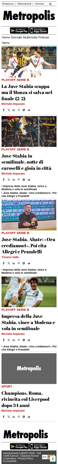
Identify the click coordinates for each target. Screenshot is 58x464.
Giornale (39, 4)
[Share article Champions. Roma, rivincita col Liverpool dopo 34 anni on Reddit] (29, 416)
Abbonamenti (24, 4)
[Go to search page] (50, 4)
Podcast (43, 37)
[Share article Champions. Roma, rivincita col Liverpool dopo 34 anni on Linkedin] (14, 416)
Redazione (8, 4)
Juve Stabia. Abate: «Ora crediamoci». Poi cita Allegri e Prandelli (29, 194)
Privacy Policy (25, 458)
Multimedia (30, 37)
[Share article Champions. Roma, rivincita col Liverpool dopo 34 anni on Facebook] (4, 416)
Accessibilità (9, 461)
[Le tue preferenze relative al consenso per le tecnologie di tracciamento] (53, 459)
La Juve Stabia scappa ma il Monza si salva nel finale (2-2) (26, 92)
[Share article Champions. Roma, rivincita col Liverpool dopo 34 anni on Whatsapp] (24, 416)
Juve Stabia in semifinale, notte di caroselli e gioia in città (26, 162)
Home (6, 37)
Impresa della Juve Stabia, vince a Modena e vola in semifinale (23, 188)
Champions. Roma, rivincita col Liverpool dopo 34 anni (25, 399)
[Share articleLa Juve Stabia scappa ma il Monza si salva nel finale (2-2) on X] (9, 110)
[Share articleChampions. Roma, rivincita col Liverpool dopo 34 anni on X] (9, 416)
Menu (6, 42)
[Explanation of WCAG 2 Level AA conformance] (48, 458)
